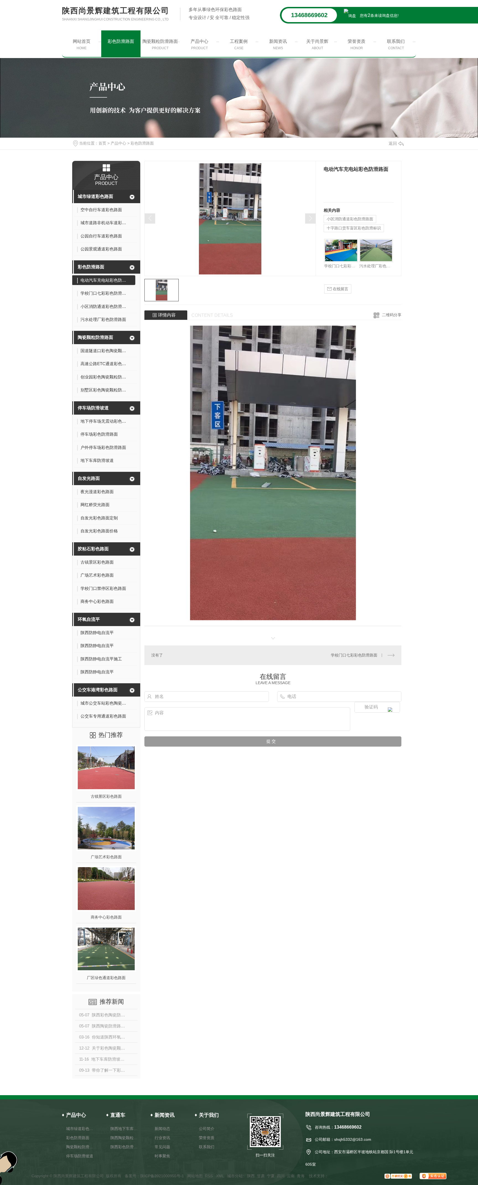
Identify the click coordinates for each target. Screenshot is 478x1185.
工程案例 (239, 44)
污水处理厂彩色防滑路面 (376, 266)
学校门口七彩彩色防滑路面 (341, 266)
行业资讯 (162, 1138)
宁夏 (271, 1176)
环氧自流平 (89, 619)
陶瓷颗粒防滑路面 (160, 44)
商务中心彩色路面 (106, 917)
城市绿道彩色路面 (95, 196)
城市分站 (235, 1176)
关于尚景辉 (317, 44)
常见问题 (162, 1147)
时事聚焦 (162, 1156)
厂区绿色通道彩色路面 (106, 977)
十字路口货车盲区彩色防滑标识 (354, 228)
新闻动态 (162, 1128)
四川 (281, 1176)
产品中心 (199, 44)
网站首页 (81, 44)
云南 (291, 1176)
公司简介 (206, 1128)
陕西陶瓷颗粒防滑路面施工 (124, 1138)
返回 (393, 143)
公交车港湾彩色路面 (98, 689)
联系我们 (396, 44)
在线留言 (340, 289)
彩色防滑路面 (121, 41)
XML (220, 1176)
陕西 (251, 1176)
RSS (209, 1176)
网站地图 (195, 1176)
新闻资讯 (278, 44)
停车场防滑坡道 (93, 408)
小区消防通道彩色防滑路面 (350, 219)
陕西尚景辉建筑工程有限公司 (115, 13)
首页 (102, 143)
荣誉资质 (356, 44)
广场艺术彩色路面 (106, 857)
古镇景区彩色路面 (106, 796)
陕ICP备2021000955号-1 (162, 1176)
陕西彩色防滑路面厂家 (124, 1147)
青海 (301, 1176)
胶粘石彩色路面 (93, 548)
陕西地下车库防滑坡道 (124, 1128)
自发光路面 (89, 478)
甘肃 (261, 1176)
